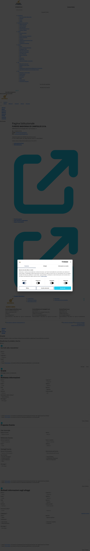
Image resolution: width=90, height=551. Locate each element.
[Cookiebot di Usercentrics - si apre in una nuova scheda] (62, 262)
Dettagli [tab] (45, 266)
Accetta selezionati (45, 288)
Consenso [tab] (26, 266)
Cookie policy (44, 276)
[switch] (38, 283)
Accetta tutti (62, 288)
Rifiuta (27, 288)
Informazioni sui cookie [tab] (63, 266)
